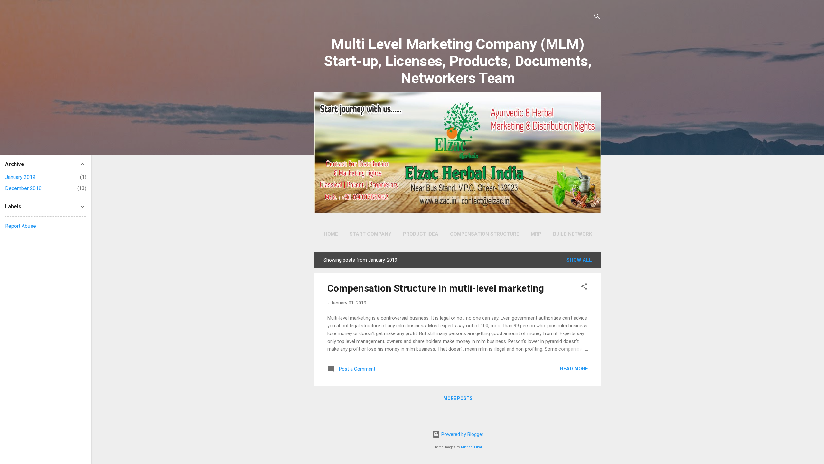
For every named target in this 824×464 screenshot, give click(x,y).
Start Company (370, 234)
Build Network (572, 234)
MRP (536, 234)
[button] (584, 288)
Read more (574, 369)
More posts (458, 398)
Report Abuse (20, 226)
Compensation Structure (484, 234)
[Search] (597, 17)
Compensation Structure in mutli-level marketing (435, 288)
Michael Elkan (472, 447)
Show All (579, 260)
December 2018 (23, 188)
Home (331, 234)
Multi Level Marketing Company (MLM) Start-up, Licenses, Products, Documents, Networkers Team (458, 61)
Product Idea (420, 234)
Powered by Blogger (461, 434)
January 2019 (20, 177)
